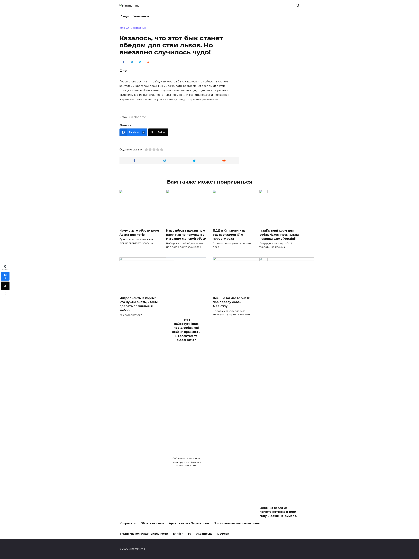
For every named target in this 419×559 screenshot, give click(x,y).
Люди (124, 16)
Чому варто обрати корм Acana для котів (139, 232)
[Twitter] (5, 286)
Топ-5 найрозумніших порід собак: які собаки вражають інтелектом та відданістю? (186, 330)
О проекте (128, 523)
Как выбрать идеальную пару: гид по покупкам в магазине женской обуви (186, 234)
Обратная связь (152, 523)
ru (189, 533)
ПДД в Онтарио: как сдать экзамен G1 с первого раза (229, 234)
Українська (204, 533)
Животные (141, 16)
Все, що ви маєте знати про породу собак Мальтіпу (231, 302)
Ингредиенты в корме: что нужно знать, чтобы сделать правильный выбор (138, 304)
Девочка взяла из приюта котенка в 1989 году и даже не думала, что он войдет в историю (278, 516)
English (178, 533)
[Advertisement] (275, 76)
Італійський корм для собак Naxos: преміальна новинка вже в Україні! (279, 234)
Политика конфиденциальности (144, 533)
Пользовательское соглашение (237, 523)
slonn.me (140, 117)
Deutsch (223, 533)
